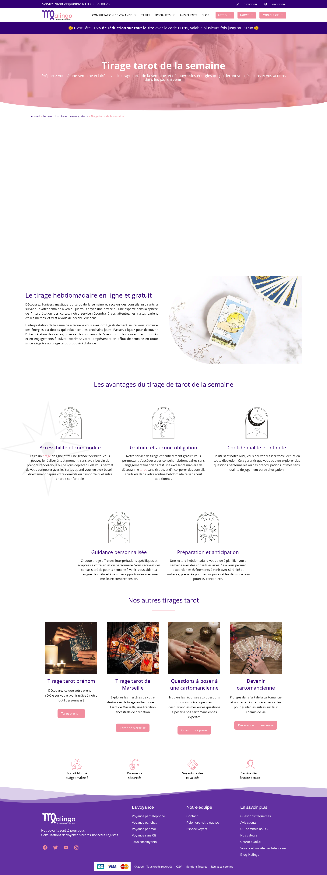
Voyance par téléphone (148, 816)
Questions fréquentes (255, 816)
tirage (47, 456)
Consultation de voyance (112, 15)
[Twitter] (55, 847)
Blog (205, 15)
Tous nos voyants (144, 842)
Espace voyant (196, 829)
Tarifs (145, 15)
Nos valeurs (248, 835)
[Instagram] (76, 847)
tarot (143, 470)
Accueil (35, 116)
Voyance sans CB (144, 835)
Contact (192, 816)
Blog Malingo (249, 854)
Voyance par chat (144, 822)
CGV (179, 866)
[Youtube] (66, 847)
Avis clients (188, 15)
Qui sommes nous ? (254, 829)
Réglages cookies (222, 866)
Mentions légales (196, 866)
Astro (222, 15)
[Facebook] (45, 847)
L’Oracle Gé (270, 15)
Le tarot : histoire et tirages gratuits (65, 116)
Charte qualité (250, 842)
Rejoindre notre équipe (202, 822)
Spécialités (163, 15)
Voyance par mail (144, 829)
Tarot (244, 15)
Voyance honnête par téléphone (263, 848)
